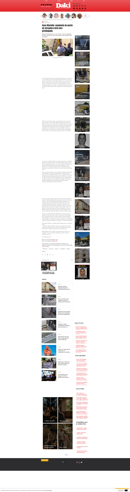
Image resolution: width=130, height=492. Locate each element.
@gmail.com (50, 10)
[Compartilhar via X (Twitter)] (45, 254)
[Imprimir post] (52, 254)
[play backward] (41, 16)
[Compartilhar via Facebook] (42, 254)
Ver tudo (71, 259)
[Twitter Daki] (47, 4)
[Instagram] (79, 462)
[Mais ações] (72, 22)
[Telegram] (41, 4)
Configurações (121, 490)
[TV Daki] (45, 4)
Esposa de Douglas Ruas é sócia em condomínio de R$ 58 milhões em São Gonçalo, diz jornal (48, 273)
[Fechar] (128, 490)
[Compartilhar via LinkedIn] (47, 254)
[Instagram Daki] (49, 4)
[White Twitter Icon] (82, 462)
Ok (126, 490)
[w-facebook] (77, 462)
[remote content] (57, 69)
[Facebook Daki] (43, 4)
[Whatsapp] (51, 4)
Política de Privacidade (48, 490)
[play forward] (89, 16)
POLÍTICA (43, 251)
